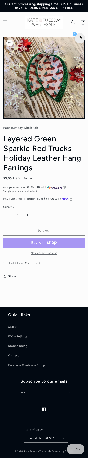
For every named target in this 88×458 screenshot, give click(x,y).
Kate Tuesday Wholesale (37, 451)
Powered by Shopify (62, 451)
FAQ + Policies (17, 336)
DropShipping (17, 346)
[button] (5, 22)
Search (13, 327)
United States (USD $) (42, 438)
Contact (13, 355)
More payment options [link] (44, 253)
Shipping (8, 191)
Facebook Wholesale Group (26, 365)
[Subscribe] (68, 393)
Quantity (8, 207)
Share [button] (12, 276)
